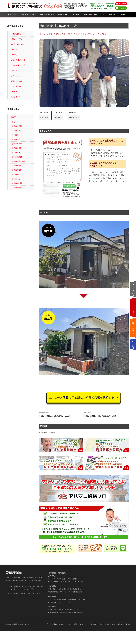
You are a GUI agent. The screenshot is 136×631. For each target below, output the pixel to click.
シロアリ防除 (16, 34)
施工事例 (76, 14)
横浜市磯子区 (17, 157)
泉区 (13, 122)
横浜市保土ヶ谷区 (18, 161)
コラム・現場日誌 (108, 14)
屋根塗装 (14, 49)
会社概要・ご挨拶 (90, 14)
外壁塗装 (14, 55)
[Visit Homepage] (24, 6)
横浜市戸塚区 (17, 170)
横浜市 (13, 117)
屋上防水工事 (16, 96)
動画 (133, 307)
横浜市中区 (16, 135)
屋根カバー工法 (16, 81)
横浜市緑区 (16, 179)
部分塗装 (14, 70)
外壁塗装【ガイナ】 (18, 65)
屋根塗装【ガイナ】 (18, 60)
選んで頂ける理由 (28, 14)
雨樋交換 (14, 91)
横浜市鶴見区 (17, 165)
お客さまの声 (62, 14)
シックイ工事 (16, 86)
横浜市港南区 (17, 148)
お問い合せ (133, 345)
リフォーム (15, 75)
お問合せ (123, 14)
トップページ (12, 14)
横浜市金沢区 (17, 126)
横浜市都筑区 (17, 143)
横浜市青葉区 (17, 187)
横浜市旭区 (16, 152)
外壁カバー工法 (16, 39)
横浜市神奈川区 (18, 174)
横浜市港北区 (17, 183)
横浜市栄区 (16, 130)
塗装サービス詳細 (46, 14)
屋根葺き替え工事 (17, 44)
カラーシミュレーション (133, 328)
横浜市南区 (16, 139)
